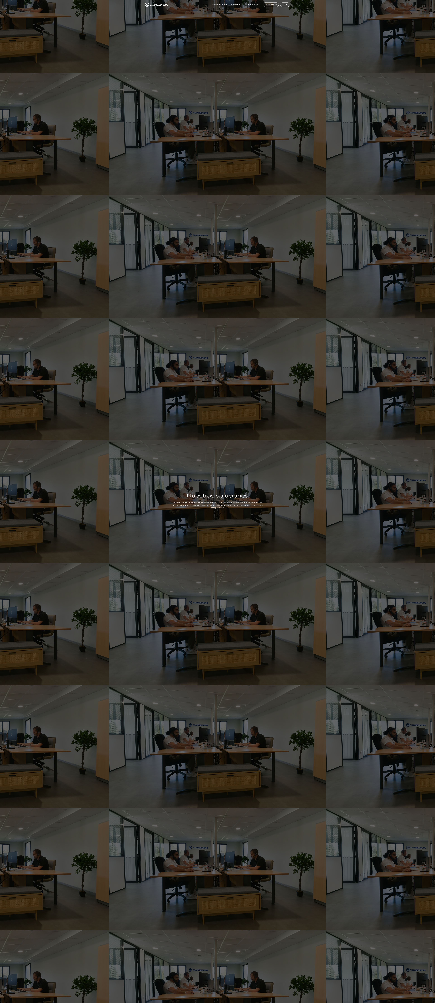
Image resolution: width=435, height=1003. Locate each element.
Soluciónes (236, 4)
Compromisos (253, 4)
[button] (285, 5)
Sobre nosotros (219, 4)
